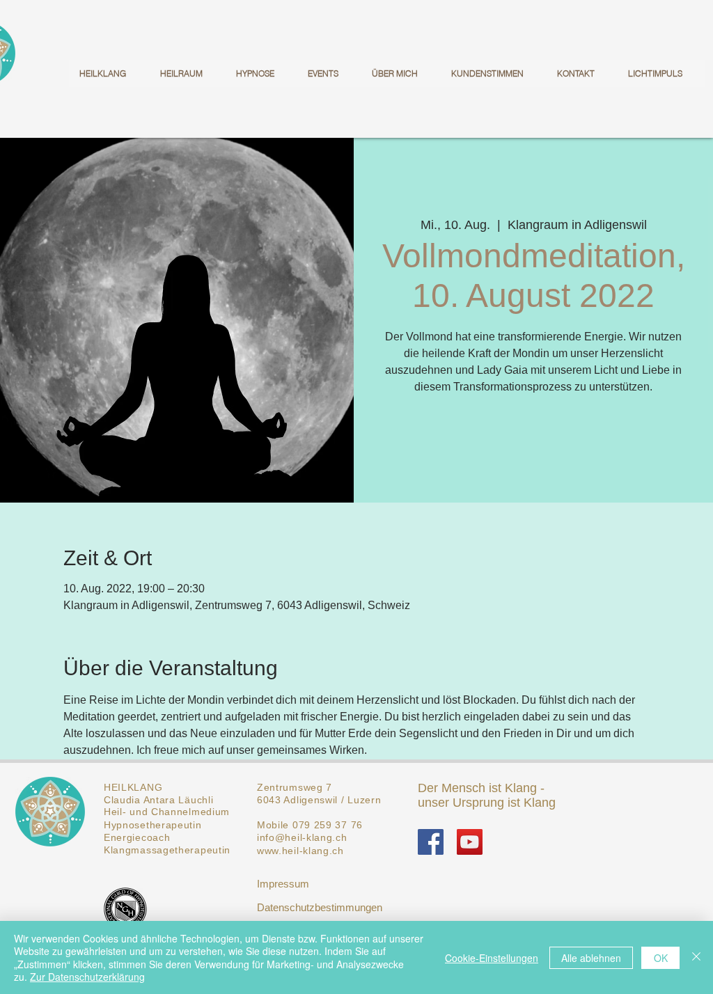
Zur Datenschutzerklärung (87, 977)
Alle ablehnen (591, 958)
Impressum (283, 884)
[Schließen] (696, 957)
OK (661, 958)
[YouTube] (470, 842)
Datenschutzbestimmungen (319, 907)
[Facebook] (431, 842)
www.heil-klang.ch (300, 850)
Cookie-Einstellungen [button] (491, 958)
